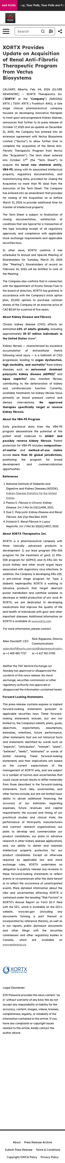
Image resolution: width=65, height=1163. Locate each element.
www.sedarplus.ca (14, 944)
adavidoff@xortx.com (17, 648)
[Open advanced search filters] (51, 31)
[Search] (43, 31)
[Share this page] (60, 31)
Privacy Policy (49, 1157)
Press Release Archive (38, 1142)
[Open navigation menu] (6, 31)
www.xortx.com (41, 621)
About (17, 1142)
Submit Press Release (18, 1149)
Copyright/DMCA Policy (22, 1157)
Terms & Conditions (48, 1149)
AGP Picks (9, 5)
